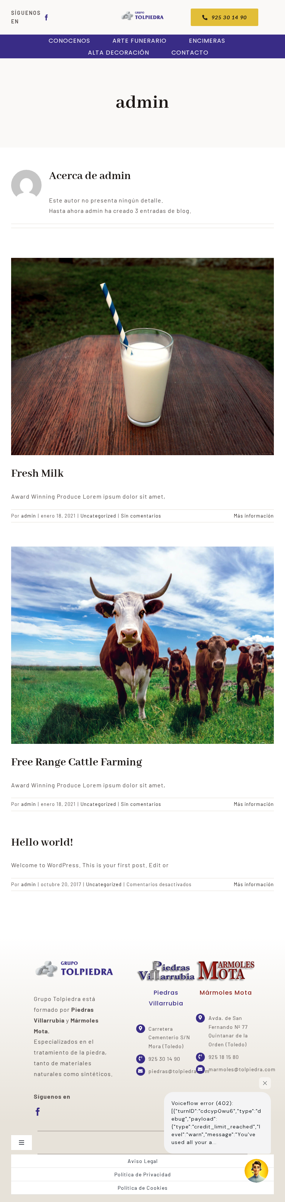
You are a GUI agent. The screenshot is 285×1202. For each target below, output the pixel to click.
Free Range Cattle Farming (76, 762)
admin (28, 516)
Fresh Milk (37, 474)
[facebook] (46, 17)
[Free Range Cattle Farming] (142, 645)
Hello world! (42, 843)
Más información (254, 516)
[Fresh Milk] (142, 356)
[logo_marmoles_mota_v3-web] (226, 962)
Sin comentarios (141, 516)
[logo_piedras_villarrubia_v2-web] (166, 962)
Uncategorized (98, 516)
